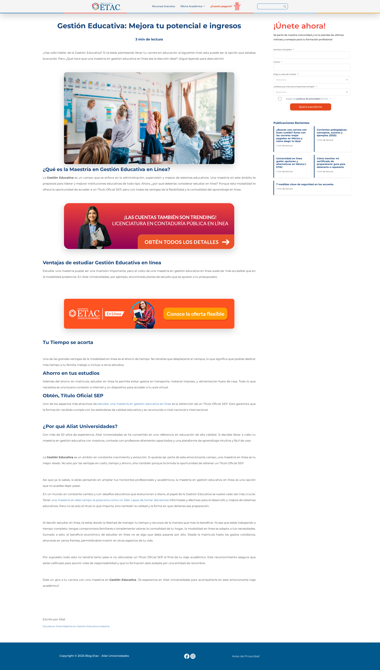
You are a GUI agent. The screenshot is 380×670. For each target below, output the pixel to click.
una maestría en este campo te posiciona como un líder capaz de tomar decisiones (109, 500)
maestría (104, 626)
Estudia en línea (52, 626)
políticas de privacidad (308, 99)
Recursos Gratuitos (163, 6)
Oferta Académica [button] (191, 6)
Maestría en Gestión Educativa (80, 626)
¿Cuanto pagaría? (221, 6)
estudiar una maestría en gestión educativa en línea (134, 404)
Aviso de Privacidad (245, 656)
